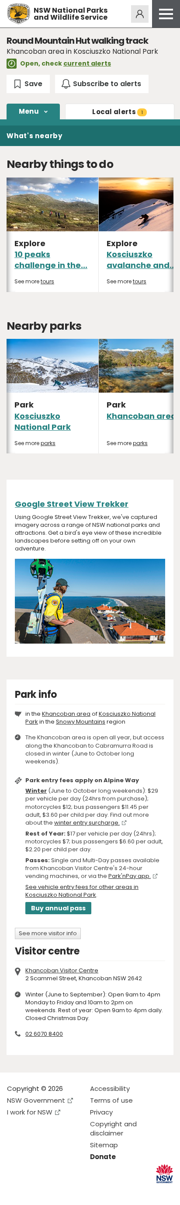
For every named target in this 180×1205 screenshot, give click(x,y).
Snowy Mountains (80, 721)
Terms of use (111, 1100)
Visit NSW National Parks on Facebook (15, 1191)
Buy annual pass (58, 908)
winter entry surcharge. (87, 822)
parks (48, 443)
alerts (117, 111)
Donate (103, 1156)
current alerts (87, 63)
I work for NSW (29, 1112)
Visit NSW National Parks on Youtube (53, 1191)
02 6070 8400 (44, 1034)
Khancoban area (142, 416)
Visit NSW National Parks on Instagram (34, 1191)
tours (47, 281)
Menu (29, 111)
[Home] (18, 13)
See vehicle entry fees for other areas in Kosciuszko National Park (81, 891)
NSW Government (36, 1100)
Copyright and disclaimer (113, 1128)
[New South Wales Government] (164, 1173)
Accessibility (110, 1088)
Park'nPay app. (129, 876)
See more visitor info (48, 933)
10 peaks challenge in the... (50, 260)
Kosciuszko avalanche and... (141, 260)
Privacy (101, 1112)
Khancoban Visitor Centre (61, 970)
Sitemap (104, 1144)
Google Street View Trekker (71, 503)
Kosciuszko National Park (42, 421)
